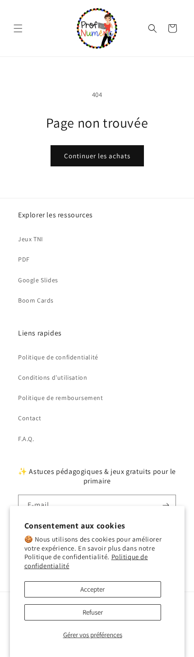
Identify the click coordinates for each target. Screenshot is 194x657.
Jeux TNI (30, 239)
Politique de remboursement (60, 398)
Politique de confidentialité (58, 357)
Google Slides (38, 280)
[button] (18, 28)
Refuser (93, 612)
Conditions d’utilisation (52, 377)
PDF (24, 259)
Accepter (92, 589)
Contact (29, 418)
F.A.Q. (26, 439)
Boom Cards (36, 300)
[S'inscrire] (166, 505)
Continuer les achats (97, 156)
